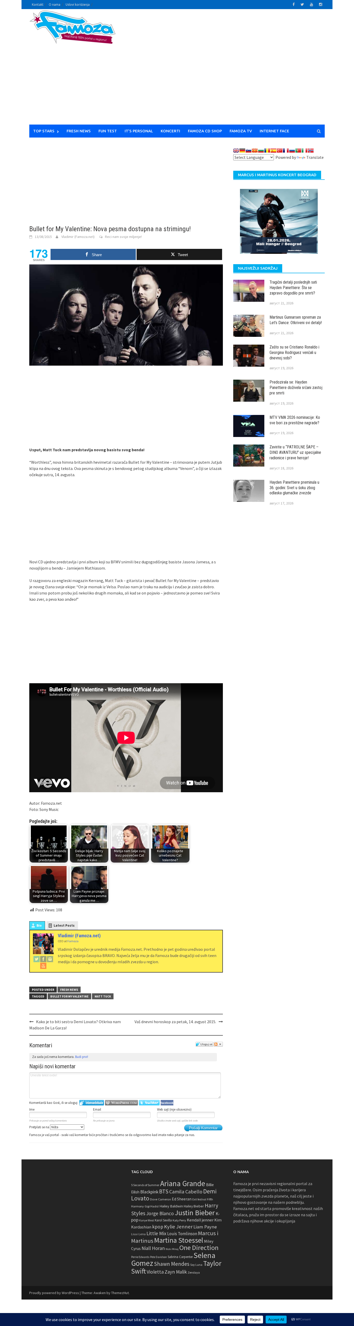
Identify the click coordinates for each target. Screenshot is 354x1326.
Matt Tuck (103, 996)
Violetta (155, 1272)
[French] (286, 150)
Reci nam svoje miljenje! (123, 236)
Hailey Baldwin (171, 1206)
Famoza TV (241, 131)
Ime (31, 1109)
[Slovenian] (248, 150)
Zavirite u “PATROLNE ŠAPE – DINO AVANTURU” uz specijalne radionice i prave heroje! (295, 452)
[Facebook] (43, 958)
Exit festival (199, 1199)
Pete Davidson (158, 1257)
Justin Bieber (195, 1212)
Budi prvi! (81, 1057)
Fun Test (107, 131)
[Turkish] (279, 150)
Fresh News (79, 131)
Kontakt (38, 4)
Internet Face (274, 131)
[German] (242, 150)
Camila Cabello (185, 1191)
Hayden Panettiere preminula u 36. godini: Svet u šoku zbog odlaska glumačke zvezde (294, 488)
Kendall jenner (200, 1220)
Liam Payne (205, 1227)
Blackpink (149, 1192)
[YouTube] (43, 965)
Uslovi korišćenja (78, 4)
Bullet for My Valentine (69, 996)
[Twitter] (36, 958)
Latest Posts (64, 925)
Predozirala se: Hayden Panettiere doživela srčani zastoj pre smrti (296, 387)
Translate (315, 157)
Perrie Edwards (140, 1257)
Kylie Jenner (178, 1226)
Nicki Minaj (172, 1249)
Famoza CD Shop (205, 131)
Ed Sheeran (182, 1199)
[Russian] (292, 150)
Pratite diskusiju (218, 1044)
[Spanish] (273, 150)
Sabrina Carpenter (180, 1257)
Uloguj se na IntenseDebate (91, 1102)
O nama (54, 4)
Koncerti (170, 131)
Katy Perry (179, 1220)
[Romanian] (267, 150)
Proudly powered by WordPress (54, 1292)
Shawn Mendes (171, 1263)
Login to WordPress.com (121, 1102)
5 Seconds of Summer (145, 1185)
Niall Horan (153, 1248)
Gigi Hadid (152, 1206)
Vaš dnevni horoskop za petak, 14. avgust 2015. (175, 1021)
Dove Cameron (160, 1199)
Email (97, 1109)
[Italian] (304, 150)
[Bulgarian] (261, 150)
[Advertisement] (225, 70)
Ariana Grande (182, 1183)
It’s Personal (139, 131)
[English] (236, 150)
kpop (157, 1227)
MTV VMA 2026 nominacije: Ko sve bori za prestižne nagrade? (295, 420)
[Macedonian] (255, 150)
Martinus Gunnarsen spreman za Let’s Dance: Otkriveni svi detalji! (296, 320)
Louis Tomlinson (182, 1233)
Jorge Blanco (160, 1213)
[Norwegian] (311, 150)
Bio (39, 925)
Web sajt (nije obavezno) (174, 1109)
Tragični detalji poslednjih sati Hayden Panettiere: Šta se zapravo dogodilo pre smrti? (293, 288)
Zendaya (194, 1272)
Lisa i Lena (138, 1234)
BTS (163, 1191)
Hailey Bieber (194, 1206)
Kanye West (146, 1220)
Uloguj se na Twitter (149, 1102)
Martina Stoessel (178, 1240)
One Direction (198, 1247)
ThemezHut (120, 1292)
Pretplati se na (39, 1127)
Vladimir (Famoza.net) (78, 236)
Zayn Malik (176, 1272)
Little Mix (156, 1233)
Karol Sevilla (163, 1220)
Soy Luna (196, 1265)
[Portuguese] (298, 150)
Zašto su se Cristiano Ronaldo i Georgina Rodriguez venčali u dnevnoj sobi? (294, 352)
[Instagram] (50, 958)
